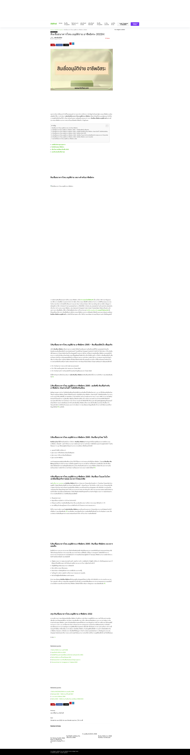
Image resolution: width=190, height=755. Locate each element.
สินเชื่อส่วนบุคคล (67, 23)
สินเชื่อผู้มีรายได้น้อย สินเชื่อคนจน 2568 (73, 736)
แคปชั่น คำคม (113, 23)
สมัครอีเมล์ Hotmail (91, 23)
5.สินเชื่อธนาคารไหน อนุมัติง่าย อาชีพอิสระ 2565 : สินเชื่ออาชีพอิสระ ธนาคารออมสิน (72, 137)
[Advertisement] (44, 10)
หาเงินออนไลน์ (106, 23)
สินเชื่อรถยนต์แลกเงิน (92, 310)
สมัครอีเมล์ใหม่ (58, 38)
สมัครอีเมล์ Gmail (83, 23)
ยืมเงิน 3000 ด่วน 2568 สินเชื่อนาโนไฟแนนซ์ (105, 736)
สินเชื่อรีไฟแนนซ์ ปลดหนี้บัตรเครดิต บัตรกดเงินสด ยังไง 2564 (67, 655)
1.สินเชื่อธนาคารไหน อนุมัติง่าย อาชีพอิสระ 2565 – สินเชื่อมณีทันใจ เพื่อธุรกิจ (70, 129)
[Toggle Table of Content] (106, 126)
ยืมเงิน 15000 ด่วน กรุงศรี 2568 (60, 650)
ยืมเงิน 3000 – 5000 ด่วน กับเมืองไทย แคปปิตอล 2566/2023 (67, 699)
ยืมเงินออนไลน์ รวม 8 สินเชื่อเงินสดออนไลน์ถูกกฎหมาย (66, 660)
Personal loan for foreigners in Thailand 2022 (64, 662)
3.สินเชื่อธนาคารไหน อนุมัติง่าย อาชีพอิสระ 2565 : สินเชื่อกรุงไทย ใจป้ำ (69, 133)
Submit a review (135, 24)
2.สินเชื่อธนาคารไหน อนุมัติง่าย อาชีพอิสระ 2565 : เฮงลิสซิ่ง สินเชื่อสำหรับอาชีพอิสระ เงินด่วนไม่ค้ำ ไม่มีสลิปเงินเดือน (80, 131)
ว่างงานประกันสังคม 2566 (58, 696)
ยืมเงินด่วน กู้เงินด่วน (75, 23)
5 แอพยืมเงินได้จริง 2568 (89, 734)
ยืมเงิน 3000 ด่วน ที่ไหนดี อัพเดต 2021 (61, 657)
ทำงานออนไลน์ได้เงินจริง (87, 300)
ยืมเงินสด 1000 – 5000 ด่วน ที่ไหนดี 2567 (62, 694)
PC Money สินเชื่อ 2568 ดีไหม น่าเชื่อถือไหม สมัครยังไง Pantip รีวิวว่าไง (57, 740)
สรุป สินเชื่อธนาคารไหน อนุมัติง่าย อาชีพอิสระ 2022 (64, 138)
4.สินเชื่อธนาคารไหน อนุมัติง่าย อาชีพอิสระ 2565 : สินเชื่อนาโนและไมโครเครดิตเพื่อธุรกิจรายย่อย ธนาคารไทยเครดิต (80, 135)
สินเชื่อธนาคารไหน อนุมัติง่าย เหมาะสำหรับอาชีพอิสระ (65, 128)
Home (60, 23)
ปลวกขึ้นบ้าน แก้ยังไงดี (57, 713)
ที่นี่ (53, 377)
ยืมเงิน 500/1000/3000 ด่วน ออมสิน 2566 (63, 691)
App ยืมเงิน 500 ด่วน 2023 (59, 652)
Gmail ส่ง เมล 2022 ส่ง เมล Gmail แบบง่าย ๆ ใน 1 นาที (66, 720)
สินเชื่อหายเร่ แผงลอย (57, 483)
